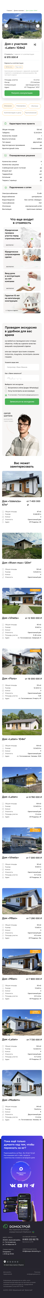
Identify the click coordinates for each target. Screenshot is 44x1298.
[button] (21, 93)
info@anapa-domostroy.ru (32, 1251)
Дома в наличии (19, 10)
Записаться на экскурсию (22, 401)
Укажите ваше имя (12, 362)
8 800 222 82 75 (30, 1239)
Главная (9, 10)
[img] (14, 1263)
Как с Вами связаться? (13, 373)
